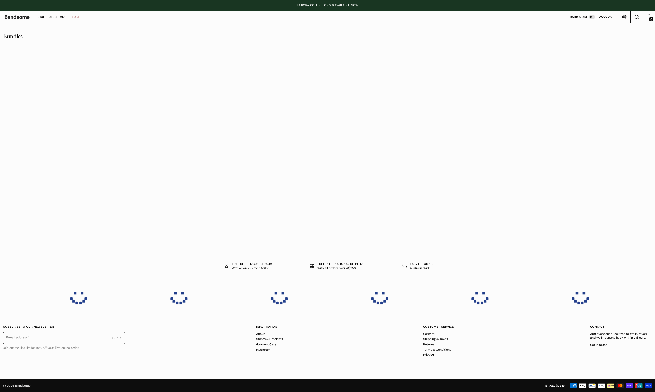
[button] (637, 17)
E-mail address (17, 337)
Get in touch (598, 345)
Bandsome (23, 385)
